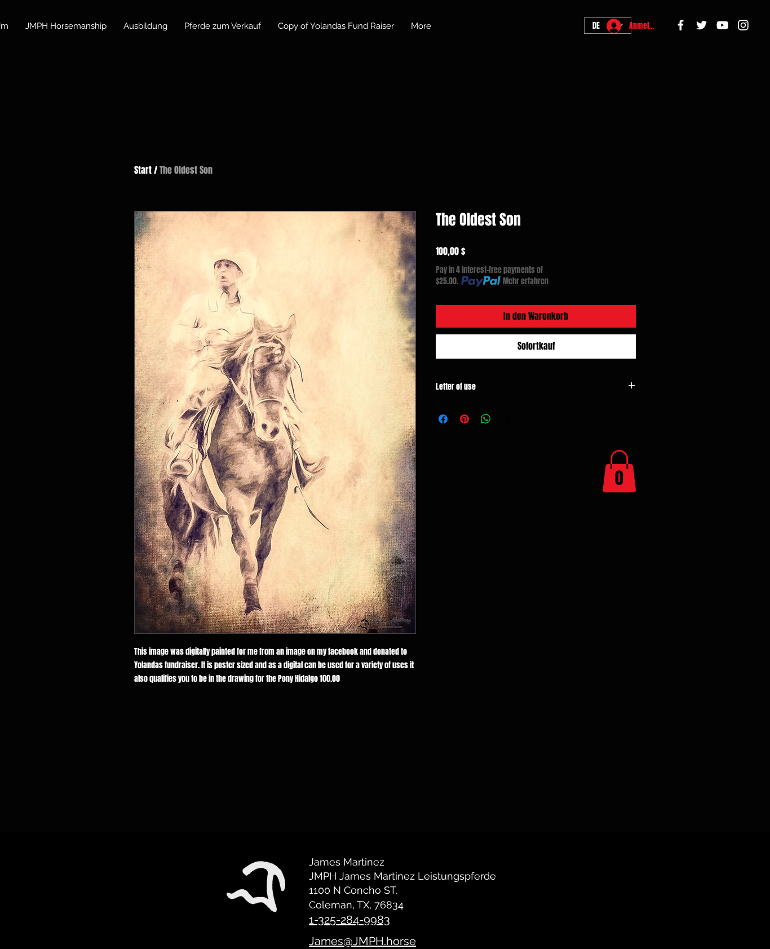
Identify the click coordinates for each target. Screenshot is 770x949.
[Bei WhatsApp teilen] (486, 419)
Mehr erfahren (525, 281)
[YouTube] (722, 25)
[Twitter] (701, 25)
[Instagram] (743, 25)
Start (143, 170)
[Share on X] (507, 419)
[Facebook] (681, 25)
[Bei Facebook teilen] (443, 419)
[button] (619, 471)
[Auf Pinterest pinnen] (464, 419)
